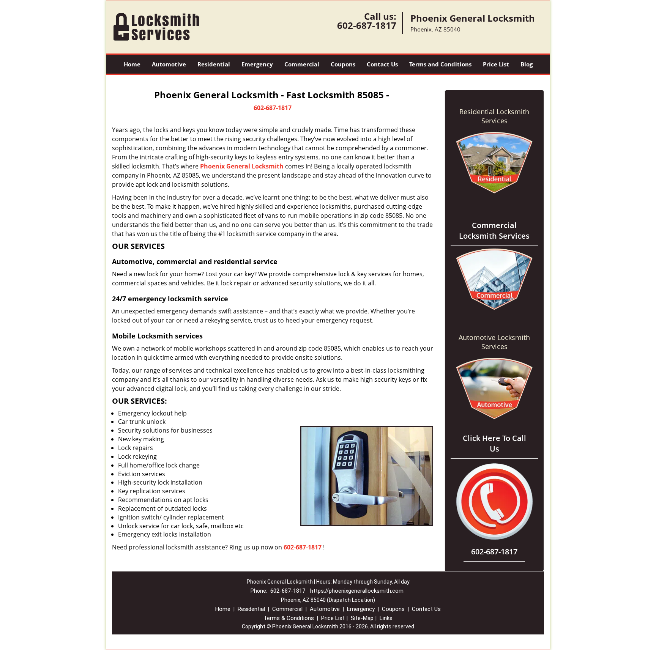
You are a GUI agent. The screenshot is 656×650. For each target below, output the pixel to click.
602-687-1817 (366, 25)
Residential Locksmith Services (494, 116)
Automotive (169, 64)
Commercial (301, 64)
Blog (526, 64)
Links (386, 618)
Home (132, 64)
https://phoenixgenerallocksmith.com (357, 590)
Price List (496, 64)
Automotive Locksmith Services (494, 342)
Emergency (257, 64)
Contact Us (382, 64)
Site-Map (362, 618)
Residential (213, 64)
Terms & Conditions (288, 618)
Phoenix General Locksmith (242, 166)
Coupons (343, 64)
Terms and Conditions (440, 64)
